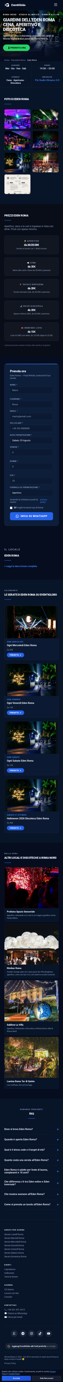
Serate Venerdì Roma (14, 1249)
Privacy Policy (10, 1363)
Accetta (16, 1378)
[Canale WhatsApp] (14, 1333)
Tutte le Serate (11, 1276)
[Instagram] (31, 1333)
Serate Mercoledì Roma (15, 1242)
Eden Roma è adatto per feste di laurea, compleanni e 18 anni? (26, 1171)
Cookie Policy (14, 1374)
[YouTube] (48, 1333)
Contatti (8, 1297)
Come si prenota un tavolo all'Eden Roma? (27, 1204)
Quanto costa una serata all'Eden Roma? (26, 1160)
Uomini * (14, 447)
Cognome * (15, 399)
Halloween (9, 1273)
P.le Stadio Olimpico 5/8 (47, 80)
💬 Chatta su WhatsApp (15, 1313)
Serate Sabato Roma (14, 1253)
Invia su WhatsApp (34, 516)
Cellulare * (16, 423)
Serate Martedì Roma (14, 1238)
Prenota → (15, 655)
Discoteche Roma (18, 60)
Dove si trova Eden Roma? (18, 1129)
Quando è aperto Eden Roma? (20, 1139)
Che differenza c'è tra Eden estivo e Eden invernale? (26, 1183)
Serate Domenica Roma (15, 1256)
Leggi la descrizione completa (21, 566)
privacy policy (43, 500)
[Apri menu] (56, 5)
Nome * (13, 385)
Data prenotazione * (21, 435)
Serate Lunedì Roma (13, 1234)
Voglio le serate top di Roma (28, 507)
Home (6, 60)
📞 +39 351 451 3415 (14, 1309)
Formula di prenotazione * (25, 487)
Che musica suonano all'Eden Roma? (24, 1194)
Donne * (14, 461)
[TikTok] (40, 1333)
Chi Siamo (9, 1289)
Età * (12, 475)
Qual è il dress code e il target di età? (24, 1149)
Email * (14, 411)
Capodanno (9, 1269)
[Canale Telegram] (23, 1333)
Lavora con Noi (11, 1293)
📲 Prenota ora (16, 47)
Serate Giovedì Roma (14, 1245)
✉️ (13, 1317)
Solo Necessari (46, 1378)
